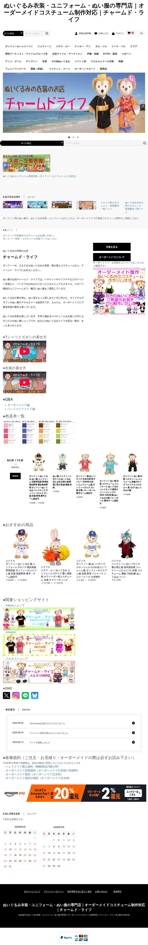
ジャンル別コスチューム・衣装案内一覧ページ (110, 205)
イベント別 (80, 61)
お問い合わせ (101, 891)
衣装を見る (112, 247)
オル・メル (101, 46)
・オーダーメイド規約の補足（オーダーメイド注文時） (37, 778)
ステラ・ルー (63, 46)
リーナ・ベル (118, 46)
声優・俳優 (93, 53)
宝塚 (44, 61)
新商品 (103, 68)
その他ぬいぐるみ (60, 61)
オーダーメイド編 (18, 405)
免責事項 (117, 891)
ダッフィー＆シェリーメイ (19, 46)
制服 (121, 61)
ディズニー (32, 61)
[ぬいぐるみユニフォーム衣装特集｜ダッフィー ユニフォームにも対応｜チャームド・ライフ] (26, 163)
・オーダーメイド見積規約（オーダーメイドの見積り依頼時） (41, 770)
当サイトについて (32, 891)
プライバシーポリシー (54, 891)
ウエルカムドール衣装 (102, 61)
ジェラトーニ (44, 46)
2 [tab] (74, 137)
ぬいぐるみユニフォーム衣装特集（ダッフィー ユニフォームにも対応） (40, 176)
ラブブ (133, 46)
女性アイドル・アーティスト (67, 53)
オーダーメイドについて (112, 257)
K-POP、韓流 (110, 53)
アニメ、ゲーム (13, 61)
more (15, 476)
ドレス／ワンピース (15, 68)
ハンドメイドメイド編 (21, 409)
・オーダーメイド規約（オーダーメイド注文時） (33, 774)
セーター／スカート (85, 68)
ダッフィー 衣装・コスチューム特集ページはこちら (30, 238)
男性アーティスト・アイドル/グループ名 (26, 53)
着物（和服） (38, 68)
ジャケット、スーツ (59, 68)
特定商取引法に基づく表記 (79, 891)
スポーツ (126, 53)
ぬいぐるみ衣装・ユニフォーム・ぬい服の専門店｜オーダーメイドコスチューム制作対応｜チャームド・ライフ (74, 12)
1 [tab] (69, 137)
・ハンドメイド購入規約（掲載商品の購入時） (32, 766)
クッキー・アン (83, 46)
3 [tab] (78, 137)
